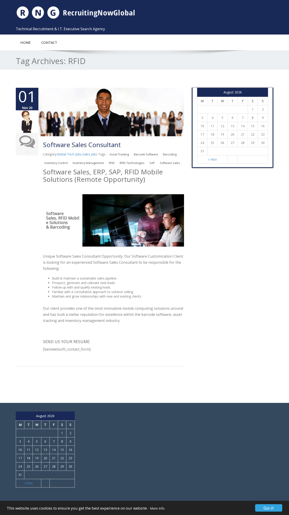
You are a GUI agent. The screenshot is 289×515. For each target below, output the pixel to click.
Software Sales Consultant (82, 144)
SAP (152, 163)
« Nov (212, 159)
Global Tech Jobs (69, 154)
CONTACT (49, 42)
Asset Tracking (119, 154)
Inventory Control (56, 163)
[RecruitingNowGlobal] (78, 12)
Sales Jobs (89, 154)
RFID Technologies (132, 163)
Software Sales (170, 163)
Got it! (268, 508)
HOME (25, 42)
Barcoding (170, 154)
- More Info (156, 508)
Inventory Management (88, 163)
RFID (112, 163)
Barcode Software (146, 154)
